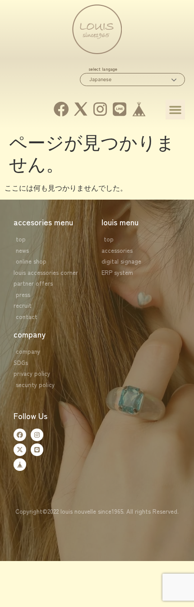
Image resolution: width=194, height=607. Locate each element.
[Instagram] (100, 109)
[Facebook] (61, 109)
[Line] (119, 109)
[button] (175, 109)
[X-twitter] (20, 449)
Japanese (100, 79)
